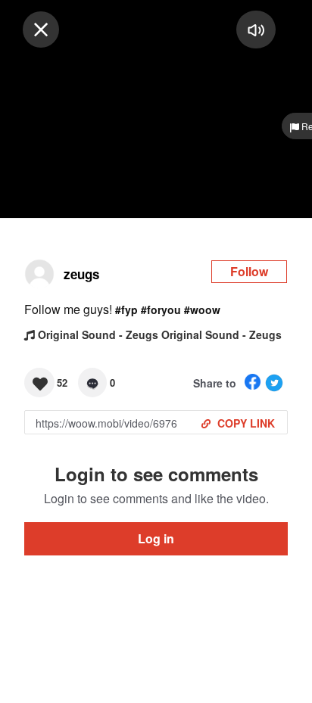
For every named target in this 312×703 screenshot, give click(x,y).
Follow (249, 271)
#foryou (161, 309)
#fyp (126, 309)
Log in (156, 538)
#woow (202, 309)
